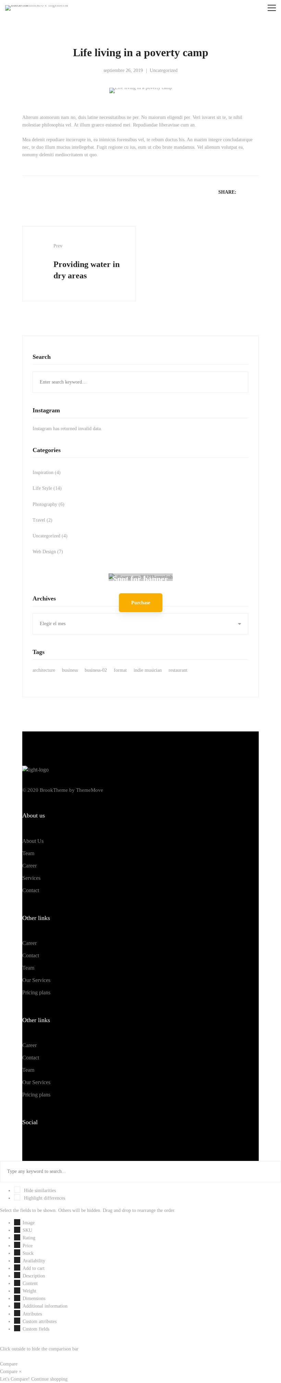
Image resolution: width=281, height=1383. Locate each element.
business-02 (96, 670)
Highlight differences (44, 1198)
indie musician (148, 670)
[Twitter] (32, 1143)
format (120, 670)
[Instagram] (43, 1143)
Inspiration (47, 472)
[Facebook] (22, 1143)
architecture (44, 670)
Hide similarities (39, 1190)
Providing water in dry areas (86, 261)
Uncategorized (164, 70)
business (70, 670)
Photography (48, 504)
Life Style (47, 488)
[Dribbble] (54, 1143)
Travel (42, 520)
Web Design (48, 551)
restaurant (178, 670)
